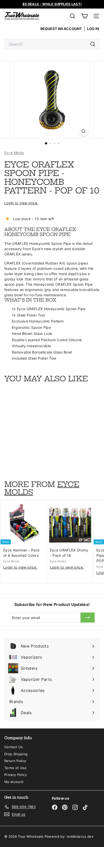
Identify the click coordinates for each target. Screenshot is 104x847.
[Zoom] (83, 131)
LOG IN (93, 28)
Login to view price (20, 203)
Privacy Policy (15, 775)
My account (14, 782)
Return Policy (15, 761)
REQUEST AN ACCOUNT (61, 28)
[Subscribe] (88, 617)
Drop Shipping (16, 754)
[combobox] (52, 44)
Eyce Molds (14, 153)
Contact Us (13, 747)
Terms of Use (15, 768)
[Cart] (84, 16)
